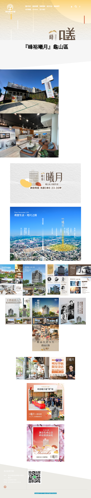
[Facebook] (5, 487)
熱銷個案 (42, 6)
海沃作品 (49, 6)
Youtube (35, 9)
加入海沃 (42, 9)
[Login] (71, 6)
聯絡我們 (56, 6)
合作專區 (28, 9)
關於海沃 (28, 6)
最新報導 (35, 6)
